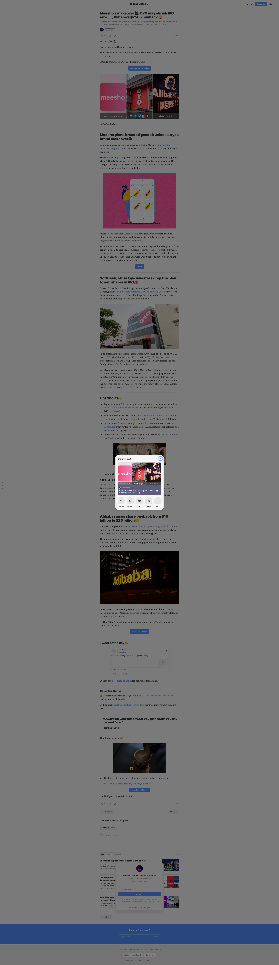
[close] (160, 458)
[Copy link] (121, 500)
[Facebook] (130, 500)
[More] (157, 500)
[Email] (139, 500)
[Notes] (148, 500)
